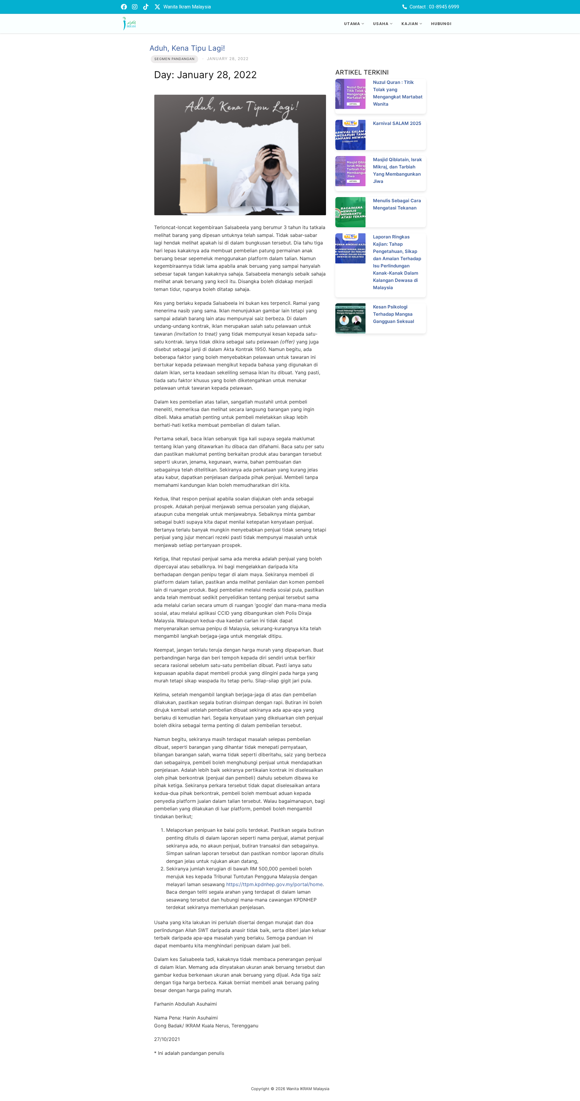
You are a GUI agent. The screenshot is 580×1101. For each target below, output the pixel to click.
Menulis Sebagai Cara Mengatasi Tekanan (397, 204)
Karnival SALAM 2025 (397, 123)
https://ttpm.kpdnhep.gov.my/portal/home (274, 884)
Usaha (380, 24)
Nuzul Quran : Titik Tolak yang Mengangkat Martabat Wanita (398, 93)
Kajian (409, 24)
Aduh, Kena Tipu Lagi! (187, 48)
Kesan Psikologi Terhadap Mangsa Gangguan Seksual (393, 314)
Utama (352, 24)
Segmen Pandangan (174, 59)
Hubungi (441, 24)
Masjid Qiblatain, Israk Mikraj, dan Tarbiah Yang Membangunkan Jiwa (397, 170)
